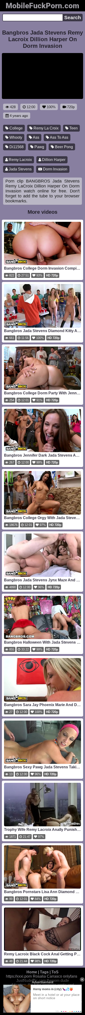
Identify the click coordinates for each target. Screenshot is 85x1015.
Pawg (39, 147)
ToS (55, 972)
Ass (35, 137)
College (15, 128)
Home (31, 972)
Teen (73, 128)
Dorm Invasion (54, 169)
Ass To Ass (58, 137)
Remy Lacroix (20, 160)
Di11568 (16, 147)
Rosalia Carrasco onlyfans (55, 976)
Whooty (15, 137)
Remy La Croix (46, 128)
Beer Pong (63, 147)
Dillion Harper (53, 160)
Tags (44, 972)
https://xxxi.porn (19, 976)
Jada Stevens (20, 169)
